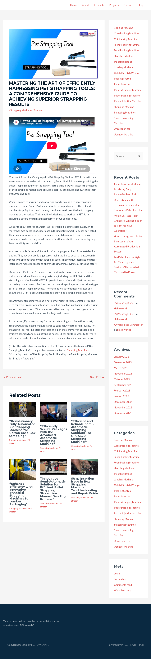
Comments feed (123, 584)
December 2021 (123, 413)
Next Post (97, 376)
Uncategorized (122, 128)
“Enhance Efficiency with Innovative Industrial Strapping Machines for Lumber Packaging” (21, 494)
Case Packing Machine (126, 33)
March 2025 (120, 367)
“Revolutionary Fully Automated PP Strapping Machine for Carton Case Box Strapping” (22, 428)
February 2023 (122, 390)
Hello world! (121, 308)
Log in (117, 573)
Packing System (123, 78)
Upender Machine (123, 134)
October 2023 (122, 379)
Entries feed (120, 579)
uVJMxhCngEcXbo (124, 303)
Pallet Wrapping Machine (128, 89)
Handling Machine (124, 56)
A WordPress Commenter (128, 324)
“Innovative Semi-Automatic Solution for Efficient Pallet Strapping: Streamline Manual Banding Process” (53, 489)
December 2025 (123, 362)
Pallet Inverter (122, 84)
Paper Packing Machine (127, 95)
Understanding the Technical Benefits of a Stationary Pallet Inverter (128, 205)
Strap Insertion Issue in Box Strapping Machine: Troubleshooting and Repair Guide (84, 486)
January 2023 (121, 396)
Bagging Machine (123, 27)
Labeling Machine (123, 67)
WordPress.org (122, 590)
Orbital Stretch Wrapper (127, 73)
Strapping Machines (21, 110)
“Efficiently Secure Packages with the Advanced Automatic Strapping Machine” (53, 435)
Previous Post (12, 376)
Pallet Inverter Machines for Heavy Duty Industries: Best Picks (127, 189)
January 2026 (121, 356)
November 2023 (123, 373)
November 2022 (123, 407)
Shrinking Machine (124, 106)
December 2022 (123, 401)
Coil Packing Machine (125, 39)
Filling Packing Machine (126, 44)
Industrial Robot (123, 61)
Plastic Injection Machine (127, 101)
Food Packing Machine (126, 50)
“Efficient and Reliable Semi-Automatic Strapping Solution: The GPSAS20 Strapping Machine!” (82, 431)
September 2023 (123, 384)
